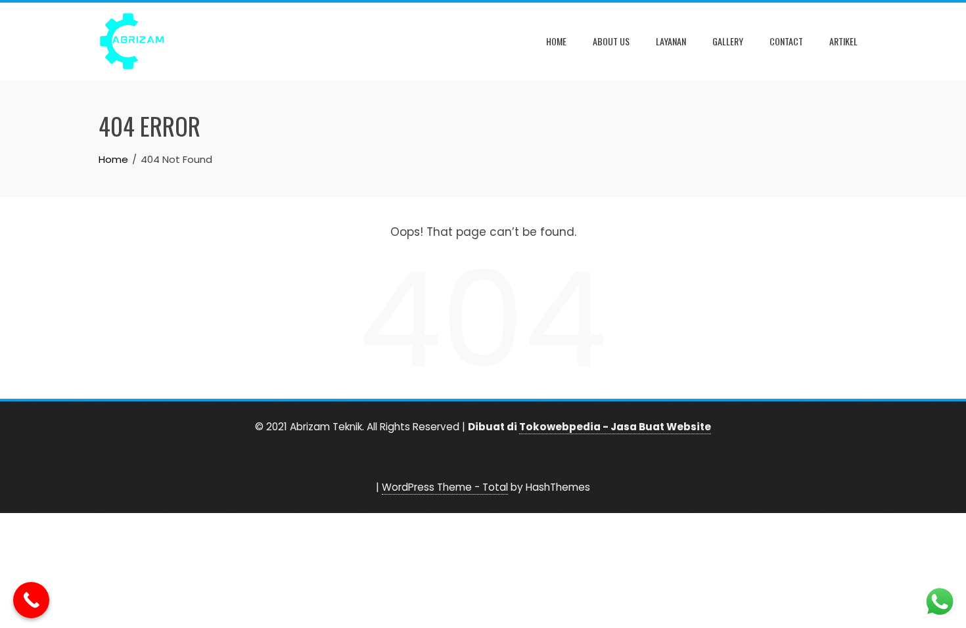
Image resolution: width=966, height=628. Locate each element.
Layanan (671, 41)
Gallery (727, 41)
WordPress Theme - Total (445, 487)
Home (556, 41)
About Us (611, 41)
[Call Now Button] (31, 600)
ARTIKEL (843, 41)
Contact (786, 41)
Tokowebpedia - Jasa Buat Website (615, 427)
